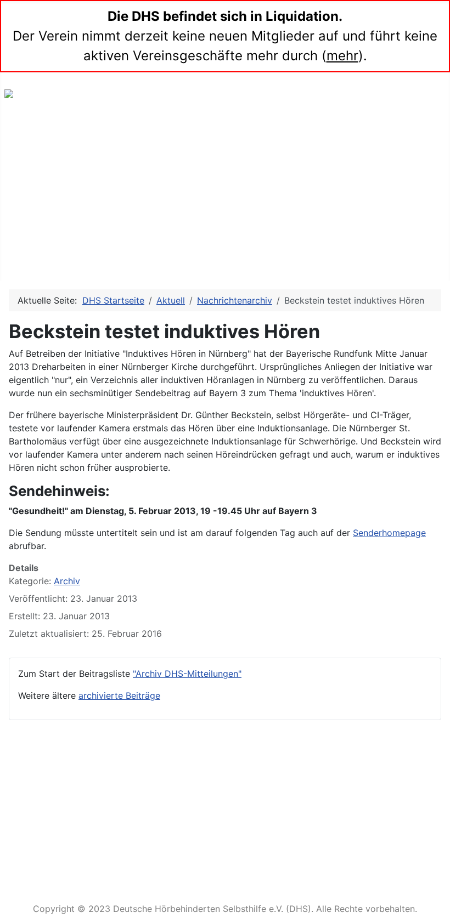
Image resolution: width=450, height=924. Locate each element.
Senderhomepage (389, 532)
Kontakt (188, 795)
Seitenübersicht (206, 771)
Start (25, 139)
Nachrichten (41, 163)
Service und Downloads (225, 868)
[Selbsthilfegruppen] (106, 211)
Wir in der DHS (47, 187)
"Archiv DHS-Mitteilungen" (187, 673)
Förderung (37, 259)
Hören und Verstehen (62, 235)
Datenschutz (199, 843)
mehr (342, 56)
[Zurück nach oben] (436, 910)
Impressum (196, 819)
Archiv (67, 580)
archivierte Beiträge (119, 695)
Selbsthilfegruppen (56, 211)
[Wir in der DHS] (88, 187)
